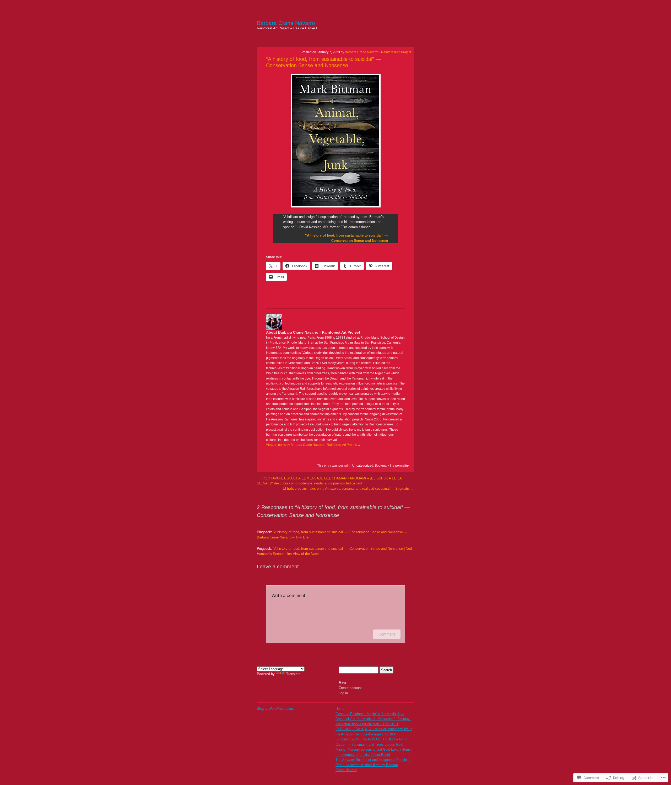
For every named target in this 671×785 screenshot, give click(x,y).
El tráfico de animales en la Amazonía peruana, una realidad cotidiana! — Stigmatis (348, 488)
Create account (350, 688)
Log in (343, 693)
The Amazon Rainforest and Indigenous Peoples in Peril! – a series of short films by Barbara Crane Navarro (374, 765)
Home (340, 709)
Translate (293, 674)
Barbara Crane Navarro (286, 23)
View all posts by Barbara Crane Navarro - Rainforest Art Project (313, 445)
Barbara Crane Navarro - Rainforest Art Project (378, 52)
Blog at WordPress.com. (275, 709)
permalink (402, 465)
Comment (386, 634)
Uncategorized (362, 465)
